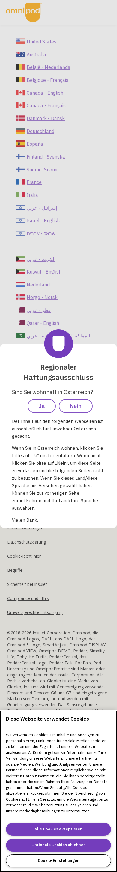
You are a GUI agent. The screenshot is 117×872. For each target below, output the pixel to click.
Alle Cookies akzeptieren (58, 829)
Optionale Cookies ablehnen (59, 844)
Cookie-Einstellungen (59, 860)
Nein (76, 406)
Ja (42, 406)
